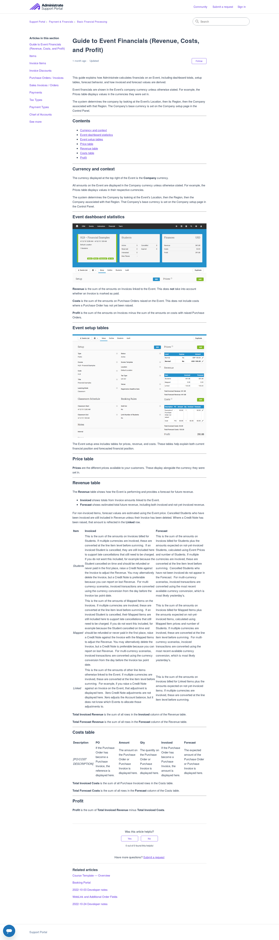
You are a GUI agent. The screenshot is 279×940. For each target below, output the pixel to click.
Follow (199, 61)
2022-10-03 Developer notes (90, 890)
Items (32, 56)
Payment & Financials (61, 21)
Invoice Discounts (40, 70)
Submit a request (223, 7)
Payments (35, 92)
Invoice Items (37, 63)
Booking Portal (82, 882)
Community (200, 7)
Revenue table (89, 148)
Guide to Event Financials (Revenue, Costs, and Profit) (47, 46)
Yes (130, 838)
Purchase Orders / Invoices (46, 78)
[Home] (46, 6)
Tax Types (35, 100)
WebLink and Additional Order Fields (95, 897)
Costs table (87, 153)
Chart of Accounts (40, 114)
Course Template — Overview (91, 875)
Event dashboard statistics (96, 135)
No (149, 838)
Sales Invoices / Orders (44, 85)
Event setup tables (91, 139)
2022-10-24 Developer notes (90, 904)
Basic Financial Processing (92, 21)
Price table (86, 144)
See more (35, 121)
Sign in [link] (242, 7)
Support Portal (37, 21)
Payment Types (39, 107)
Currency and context (93, 130)
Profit (83, 157)
